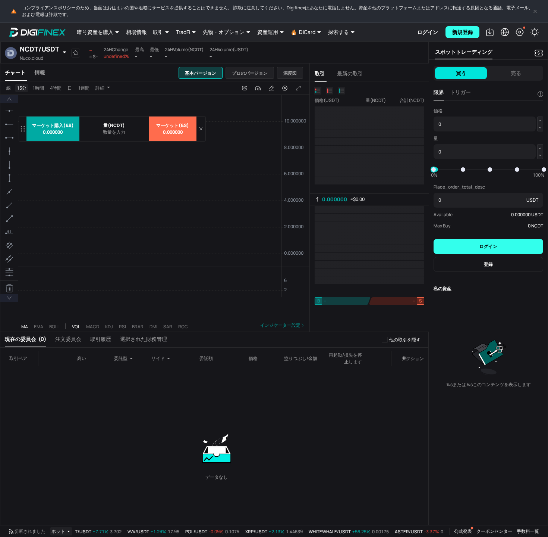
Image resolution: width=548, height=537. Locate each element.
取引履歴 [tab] (100, 338)
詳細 (99, 88)
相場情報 (136, 31)
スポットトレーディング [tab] (463, 51)
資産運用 (267, 31)
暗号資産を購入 (95, 31)
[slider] (434, 170)
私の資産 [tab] (442, 288)
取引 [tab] (320, 73)
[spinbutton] (114, 132)
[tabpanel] (154, 206)
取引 (158, 31)
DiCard (307, 31)
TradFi (183, 31)
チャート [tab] (15, 72)
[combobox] (126, 358)
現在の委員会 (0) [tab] (25, 338)
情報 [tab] (40, 72)
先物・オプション (224, 31)
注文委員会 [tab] (68, 338)
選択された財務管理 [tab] (143, 338)
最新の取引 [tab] (350, 73)
